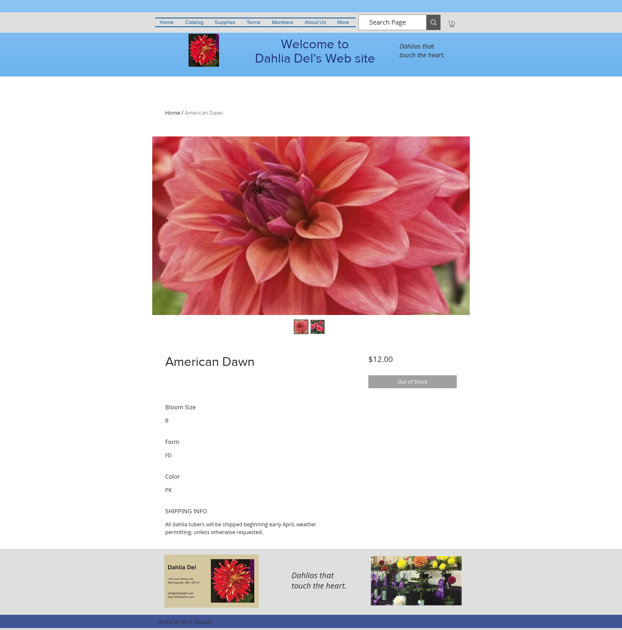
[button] (452, 24)
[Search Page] (433, 22)
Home (172, 112)
